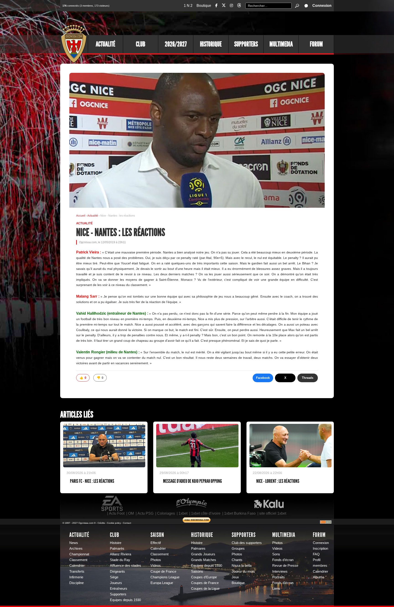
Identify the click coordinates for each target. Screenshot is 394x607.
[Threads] (239, 6)
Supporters (246, 44)
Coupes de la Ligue (205, 588)
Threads (307, 377)
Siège (114, 577)
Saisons (197, 571)
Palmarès (117, 548)
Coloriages (166, 513)
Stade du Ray (120, 560)
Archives (76, 548)
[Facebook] (216, 6)
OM (131, 513)
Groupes (238, 548)
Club (140, 44)
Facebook (263, 377)
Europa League (161, 583)
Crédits (101, 523)
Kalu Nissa (269, 503)
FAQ (316, 554)
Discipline (76, 583)
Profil (316, 560)
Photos (155, 560)
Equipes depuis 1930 (125, 600)
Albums (318, 577)
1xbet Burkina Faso (240, 513)
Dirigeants (117, 571)
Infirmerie (76, 577)
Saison (157, 535)
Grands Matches (203, 560)
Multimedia (281, 44)
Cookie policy (114, 523)
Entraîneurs (118, 588)
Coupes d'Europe (204, 577)
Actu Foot (116, 513)
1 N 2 (188, 6)
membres (320, 565)
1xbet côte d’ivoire (205, 513)
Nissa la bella (241, 565)
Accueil (80, 215)
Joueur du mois (243, 571)
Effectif (155, 543)
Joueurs (116, 583)
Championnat (79, 554)
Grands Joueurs (203, 554)
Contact (127, 523)
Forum (316, 44)
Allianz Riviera (120, 554)
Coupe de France (163, 571)
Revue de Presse (285, 565)
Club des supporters (247, 543)
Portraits (278, 577)
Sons (276, 554)
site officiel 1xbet (272, 513)
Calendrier (77, 565)
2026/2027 (176, 44)
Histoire (115, 543)
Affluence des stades (125, 565)
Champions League (164, 577)
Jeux (235, 577)
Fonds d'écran (282, 560)
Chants (237, 560)
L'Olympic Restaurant (191, 503)
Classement (78, 560)
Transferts (76, 571)
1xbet (183, 513)
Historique (211, 44)
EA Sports (112, 503)
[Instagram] (231, 6)
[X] (224, 6)
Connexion (322, 6)
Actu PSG (145, 513)
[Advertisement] (250, 22)
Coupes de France (205, 583)
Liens (276, 588)
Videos (155, 565)
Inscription (320, 548)
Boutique (204, 6)
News (73, 543)
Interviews (280, 571)
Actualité (105, 44)
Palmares (198, 548)
